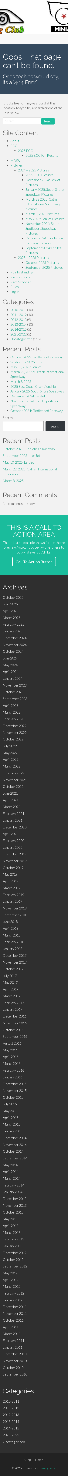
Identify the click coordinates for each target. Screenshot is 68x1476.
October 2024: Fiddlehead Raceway (36, 411)
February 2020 (13, 840)
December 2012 (14, 1253)
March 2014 (11, 1178)
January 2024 (12, 678)
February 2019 (13, 895)
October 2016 (13, 1030)
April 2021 (10, 800)
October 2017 (13, 969)
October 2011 (13, 1320)
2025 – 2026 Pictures (33, 257)
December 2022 (14, 726)
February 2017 (13, 1003)
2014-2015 (18, 329)
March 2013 (11, 1232)
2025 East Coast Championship (33, 386)
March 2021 (11, 807)
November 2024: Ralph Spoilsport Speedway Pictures (42, 228)
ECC (13, 146)
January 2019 (12, 901)
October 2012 (13, 1259)
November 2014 (15, 1145)
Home (39, 1459)
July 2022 (10, 746)
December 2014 (14, 1138)
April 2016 (10, 1057)
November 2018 (15, 908)
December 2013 (14, 1199)
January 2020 (12, 847)
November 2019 (15, 861)
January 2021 (12, 820)
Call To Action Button (34, 561)
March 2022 (11, 766)
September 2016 (15, 1036)
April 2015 (10, 1118)
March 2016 (11, 1063)
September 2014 (15, 1158)
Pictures (16, 165)
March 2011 (11, 1334)
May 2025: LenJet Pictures (45, 219)
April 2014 (10, 1171)
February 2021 (13, 813)
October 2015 (13, 1097)
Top (28, 1459)
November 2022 (15, 732)
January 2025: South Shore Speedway (37, 391)
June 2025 (10, 604)
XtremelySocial (46, 1468)
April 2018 (10, 928)
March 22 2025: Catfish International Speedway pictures (43, 204)
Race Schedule (21, 282)
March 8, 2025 (20, 381)
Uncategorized (21, 339)
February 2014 (13, 1185)
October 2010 (13, 1367)
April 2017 (10, 989)
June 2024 (10, 658)
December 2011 (14, 1307)
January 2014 (12, 1192)
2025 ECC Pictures (39, 175)
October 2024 (13, 651)
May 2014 (10, 1165)
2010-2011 (18, 310)
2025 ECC (25, 151)
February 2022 (13, 773)
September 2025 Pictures (44, 267)
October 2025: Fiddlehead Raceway (36, 357)
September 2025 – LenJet (29, 362)
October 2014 (13, 1151)
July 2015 (10, 1104)
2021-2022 (18, 334)
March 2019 (11, 888)
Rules (14, 287)
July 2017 (10, 976)
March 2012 (11, 1286)
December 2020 (14, 827)
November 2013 (15, 1205)
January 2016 (12, 1077)
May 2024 (10, 665)
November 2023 (15, 685)
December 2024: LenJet (27, 396)
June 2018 (10, 921)
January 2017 (12, 1009)
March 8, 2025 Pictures (42, 214)
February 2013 (13, 1239)
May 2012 (10, 1273)
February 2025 (13, 624)
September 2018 (15, 915)
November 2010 (15, 1361)
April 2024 (10, 671)
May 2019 (10, 874)
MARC (15, 160)
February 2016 (13, 1070)
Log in (14, 292)
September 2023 (15, 699)
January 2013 (12, 1246)
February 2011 (13, 1340)
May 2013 (10, 1219)
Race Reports (20, 277)
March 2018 (11, 935)
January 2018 (12, 949)
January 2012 (12, 1300)
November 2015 (15, 1090)
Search (8, 418)
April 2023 (10, 705)
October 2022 (13, 739)
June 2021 (10, 793)
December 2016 (14, 1016)
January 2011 (12, 1347)
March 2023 (11, 712)
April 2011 (10, 1327)
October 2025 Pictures (42, 262)
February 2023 (13, 719)
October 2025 (13, 597)
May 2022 (10, 753)
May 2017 (10, 982)
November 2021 (15, 780)
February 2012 (13, 1293)
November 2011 (15, 1313)
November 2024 (15, 645)
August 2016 (12, 1043)
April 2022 (10, 759)
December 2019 (14, 854)
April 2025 (10, 611)
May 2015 (10, 1111)
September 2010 (15, 1374)
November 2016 (15, 1023)
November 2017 (15, 962)
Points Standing (21, 272)
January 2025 (12, 631)
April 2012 (10, 1280)
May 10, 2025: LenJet (26, 367)
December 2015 (14, 1084)
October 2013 (13, 1212)
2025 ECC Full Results (42, 155)
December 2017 (14, 955)
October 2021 (13, 786)
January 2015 (12, 1131)
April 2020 (10, 834)
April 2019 (10, 881)
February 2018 (13, 942)
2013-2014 (18, 324)
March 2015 (11, 1124)
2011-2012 (18, 315)
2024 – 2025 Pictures (33, 170)
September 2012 (15, 1266)
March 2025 (11, 618)
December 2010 (14, 1354)
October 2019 (13, 868)
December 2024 (14, 638)
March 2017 (11, 996)
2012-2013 (18, 320)
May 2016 (10, 1050)
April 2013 (10, 1226)
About (14, 141)
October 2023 (13, 692)
